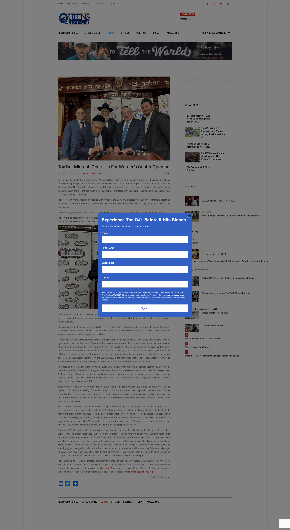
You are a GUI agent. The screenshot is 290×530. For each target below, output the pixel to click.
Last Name (108, 263)
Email (105, 233)
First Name (108, 248)
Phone (105, 277)
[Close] (189, 215)
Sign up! (145, 308)
